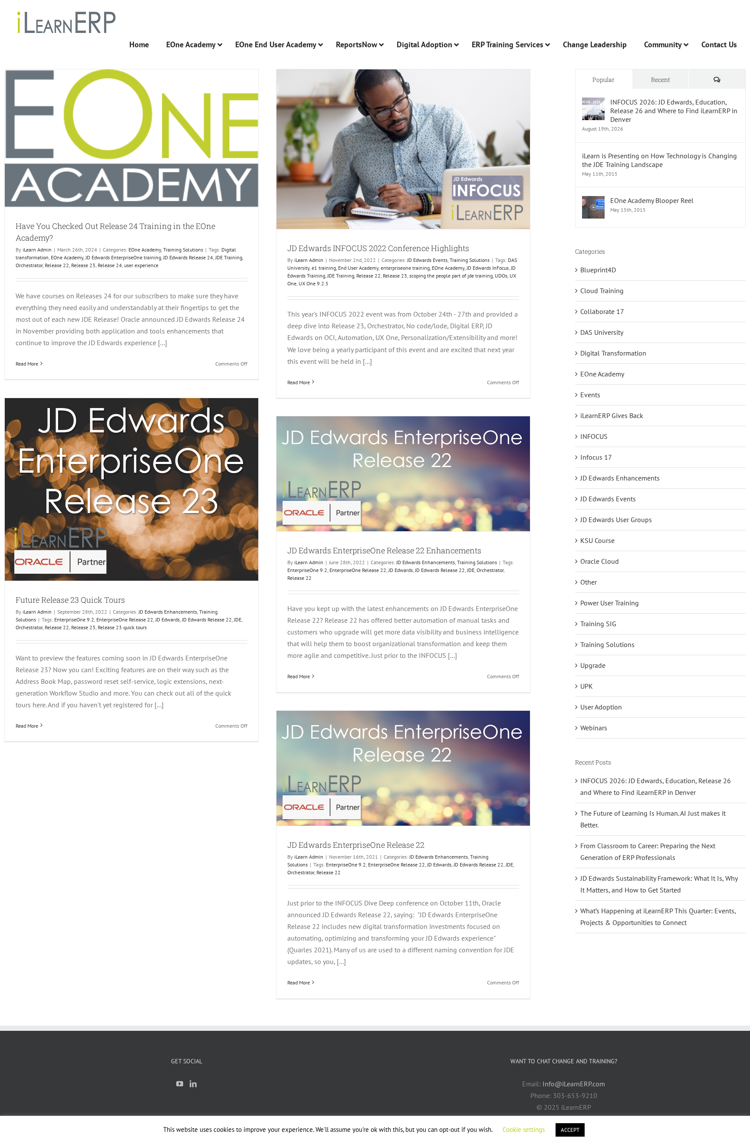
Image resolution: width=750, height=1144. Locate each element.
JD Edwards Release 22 (207, 619)
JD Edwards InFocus (488, 268)
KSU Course (597, 540)
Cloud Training (602, 290)
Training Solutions (183, 249)
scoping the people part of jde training (451, 275)
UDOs (501, 275)
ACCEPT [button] (570, 1130)
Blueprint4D (598, 269)
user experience (141, 265)
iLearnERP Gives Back (611, 415)
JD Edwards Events (427, 260)
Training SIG (598, 623)
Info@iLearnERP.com (574, 1083)
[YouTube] (179, 1083)
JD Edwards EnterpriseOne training (123, 257)
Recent (660, 79)
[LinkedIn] (193, 1083)
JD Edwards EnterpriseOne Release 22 (355, 845)
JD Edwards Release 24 (188, 257)
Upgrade (592, 665)
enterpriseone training (405, 268)
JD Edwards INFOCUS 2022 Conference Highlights (378, 248)
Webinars (593, 727)
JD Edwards (167, 619)
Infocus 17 (596, 457)
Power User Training (609, 602)
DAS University (601, 332)
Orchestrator (29, 265)
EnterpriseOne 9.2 (74, 619)
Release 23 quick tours (122, 627)
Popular (603, 79)
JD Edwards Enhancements (167, 611)
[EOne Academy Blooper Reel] (593, 201)
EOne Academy (144, 249)
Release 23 (83, 265)
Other (588, 582)
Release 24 (110, 265)
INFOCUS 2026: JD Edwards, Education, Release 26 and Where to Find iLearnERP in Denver (673, 111)
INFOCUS (594, 436)
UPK (586, 686)
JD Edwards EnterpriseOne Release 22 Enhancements (384, 550)
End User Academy (358, 268)
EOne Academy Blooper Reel (652, 200)
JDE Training (228, 257)
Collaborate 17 (602, 311)
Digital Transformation (613, 353)
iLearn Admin (37, 249)
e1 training (324, 268)
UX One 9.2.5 (314, 283)
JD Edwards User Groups (616, 519)
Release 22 (57, 265)
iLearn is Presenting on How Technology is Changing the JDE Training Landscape (659, 160)
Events (590, 394)
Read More (27, 363)
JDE (237, 619)
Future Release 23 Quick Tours (70, 600)
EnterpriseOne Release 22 (124, 619)
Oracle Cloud (599, 561)
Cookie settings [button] (524, 1129)
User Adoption (601, 707)
